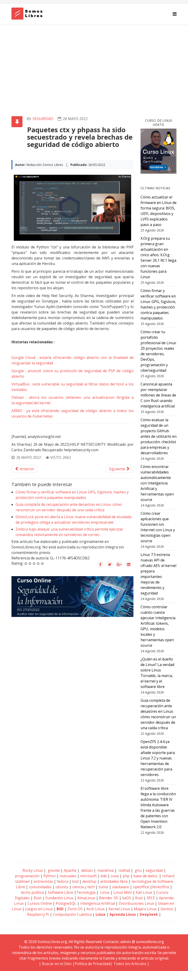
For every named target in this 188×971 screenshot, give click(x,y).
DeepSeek (149, 914)
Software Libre (60, 892)
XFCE (151, 897)
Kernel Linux (119, 908)
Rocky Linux (32, 870)
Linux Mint (122, 892)
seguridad (43, 118)
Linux (104, 892)
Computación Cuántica (72, 914)
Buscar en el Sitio (57, 963)
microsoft (88, 875)
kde (104, 875)
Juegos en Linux (39, 908)
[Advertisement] (94, 59)
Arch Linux (95, 908)
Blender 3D (108, 897)
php (126, 875)
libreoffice (160, 886)
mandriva (105, 870)
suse (115, 875)
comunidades (40, 886)
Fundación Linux (59, 897)
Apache (69, 870)
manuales (68, 875)
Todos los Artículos (129, 963)
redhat (124, 870)
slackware (120, 886)
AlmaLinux (86, 897)
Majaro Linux (145, 908)
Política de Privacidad (92, 963)
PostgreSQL (66, 903)
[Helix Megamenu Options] (175, 14)
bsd (75, 881)
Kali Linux (144, 892)
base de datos (145, 875)
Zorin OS (75, 908)
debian (86, 870)
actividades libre (114, 881)
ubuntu (61, 886)
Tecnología (85, 892)
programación (27, 875)
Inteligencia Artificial (97, 903)
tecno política (32, 892)
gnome (53, 870)
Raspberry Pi (38, 914)
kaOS (126, 897)
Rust (37, 897)
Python (49, 875)
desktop (89, 881)
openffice (141, 886)
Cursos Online (40, 903)
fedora (62, 881)
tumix (103, 886)
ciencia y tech (83, 886)
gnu (138, 870)
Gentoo (166, 908)
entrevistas (43, 881)
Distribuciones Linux (136, 903)
